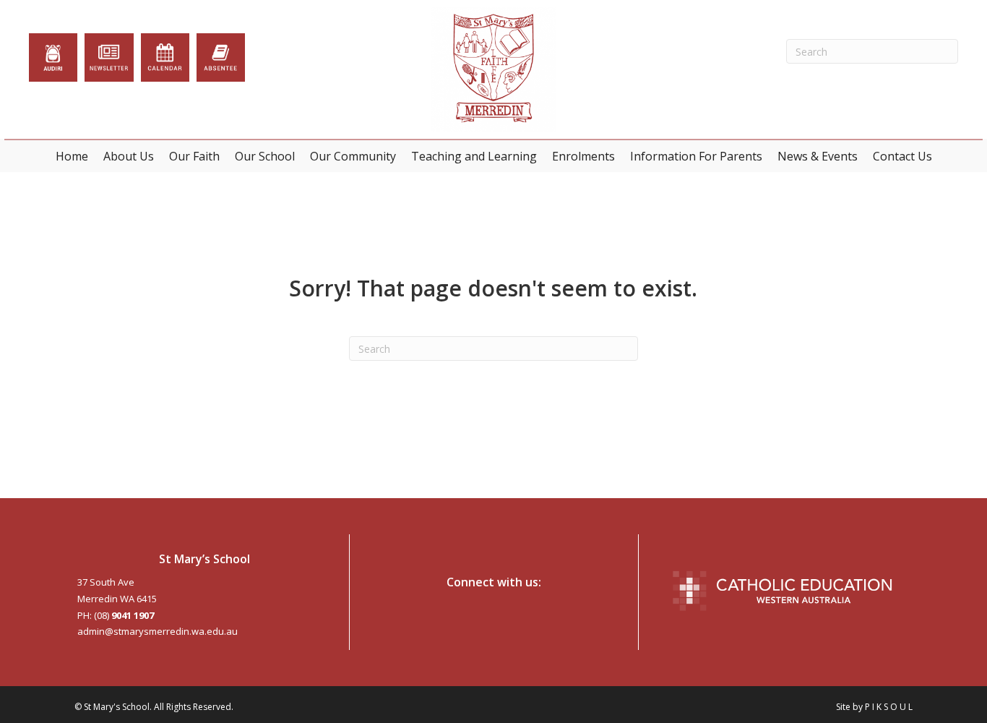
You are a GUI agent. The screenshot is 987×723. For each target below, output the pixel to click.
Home (72, 156)
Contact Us (902, 156)
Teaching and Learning (474, 156)
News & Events (817, 156)
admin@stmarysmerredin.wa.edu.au (157, 631)
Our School (265, 156)
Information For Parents (696, 156)
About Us (128, 156)
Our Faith (194, 156)
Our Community (353, 156)
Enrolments (583, 156)
